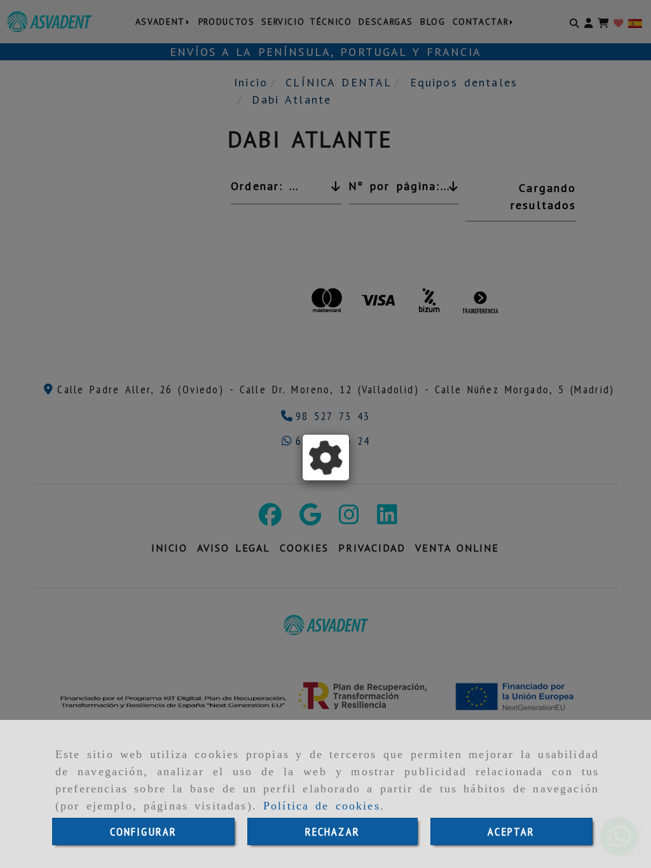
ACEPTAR (511, 831)
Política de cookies (321, 805)
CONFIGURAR (143, 831)
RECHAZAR (332, 831)
